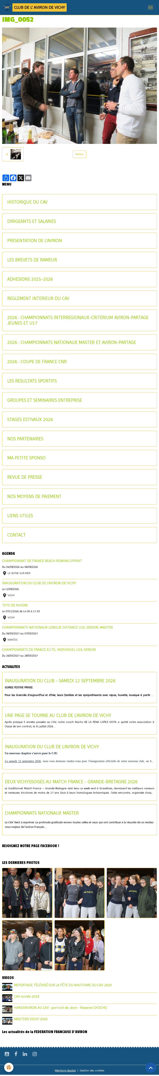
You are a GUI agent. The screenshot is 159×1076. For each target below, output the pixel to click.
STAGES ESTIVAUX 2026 (30, 419)
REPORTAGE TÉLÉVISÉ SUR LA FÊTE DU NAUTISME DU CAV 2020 (63, 985)
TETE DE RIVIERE (15, 605)
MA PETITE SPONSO (26, 457)
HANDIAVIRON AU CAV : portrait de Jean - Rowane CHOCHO (60, 1008)
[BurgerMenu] (150, 7)
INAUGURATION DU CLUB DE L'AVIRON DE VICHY (39, 583)
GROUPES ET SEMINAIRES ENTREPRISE (44, 400)
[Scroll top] (151, 1068)
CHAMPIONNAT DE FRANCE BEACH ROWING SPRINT (42, 561)
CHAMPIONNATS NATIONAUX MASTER (42, 813)
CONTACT (16, 535)
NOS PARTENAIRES (25, 438)
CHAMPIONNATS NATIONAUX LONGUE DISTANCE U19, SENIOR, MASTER (57, 627)
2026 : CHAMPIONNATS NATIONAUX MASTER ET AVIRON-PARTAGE (71, 342)
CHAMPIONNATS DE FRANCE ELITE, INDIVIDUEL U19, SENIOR (49, 649)
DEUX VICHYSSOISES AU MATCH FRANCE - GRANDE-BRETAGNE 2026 (71, 781)
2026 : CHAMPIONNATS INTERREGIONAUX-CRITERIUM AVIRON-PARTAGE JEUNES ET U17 (77, 320)
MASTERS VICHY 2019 (30, 1019)
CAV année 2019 (26, 996)
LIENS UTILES (20, 515)
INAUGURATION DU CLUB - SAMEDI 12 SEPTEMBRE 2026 (60, 680)
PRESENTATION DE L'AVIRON (34, 240)
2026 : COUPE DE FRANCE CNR (37, 361)
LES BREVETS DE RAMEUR (32, 259)
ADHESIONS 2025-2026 (30, 279)
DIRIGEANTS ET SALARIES (31, 221)
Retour (79, 154)
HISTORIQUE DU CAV (27, 202)
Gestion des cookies (92, 1070)
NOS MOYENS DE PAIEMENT (34, 496)
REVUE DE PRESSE (24, 477)
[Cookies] (8, 1067)
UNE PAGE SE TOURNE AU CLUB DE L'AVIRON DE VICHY (58, 715)
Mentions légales (65, 1070)
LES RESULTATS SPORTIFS (32, 381)
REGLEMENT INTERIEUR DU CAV (38, 298)
